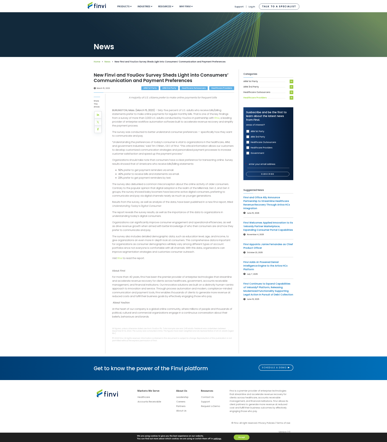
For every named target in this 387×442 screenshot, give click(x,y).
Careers (180, 401)
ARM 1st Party (250, 81)
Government (257, 153)
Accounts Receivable (149, 401)
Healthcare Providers (255, 97)
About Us (181, 410)
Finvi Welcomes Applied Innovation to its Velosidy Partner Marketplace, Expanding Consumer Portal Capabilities (268, 226)
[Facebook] (98, 129)
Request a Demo (210, 406)
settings (217, 438)
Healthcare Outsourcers (256, 92)
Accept (241, 437)
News (107, 61)
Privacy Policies (266, 422)
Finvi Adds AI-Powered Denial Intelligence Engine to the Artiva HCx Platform (265, 265)
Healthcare (144, 397)
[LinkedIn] (98, 114)
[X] (98, 122)
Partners (180, 406)
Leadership (182, 397)
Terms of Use (283, 422)
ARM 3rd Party (251, 86)
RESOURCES (165, 6)
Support (239, 6)
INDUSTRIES (144, 6)
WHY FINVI (185, 6)
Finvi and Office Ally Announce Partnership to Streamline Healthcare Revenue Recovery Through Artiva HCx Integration (266, 203)
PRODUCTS (123, 6)
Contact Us (207, 397)
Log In (252, 6)
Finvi (120, 258)
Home (97, 61)
